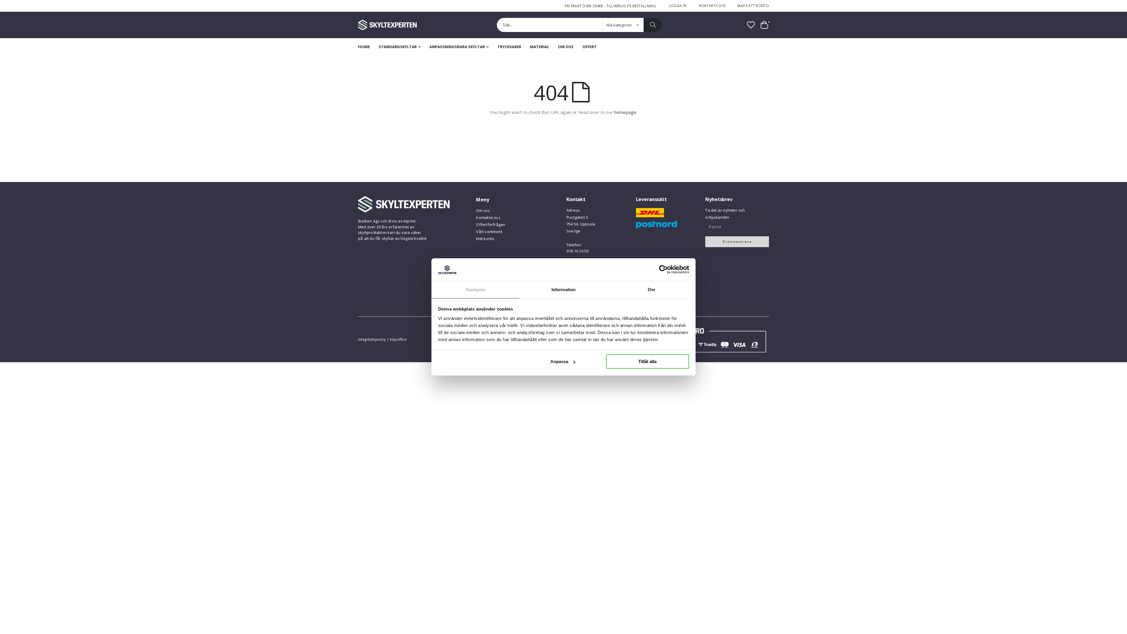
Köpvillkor (398, 339)
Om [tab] (651, 289)
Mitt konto (485, 238)
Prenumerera (737, 241)
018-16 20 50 (577, 251)
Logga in (677, 5)
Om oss (483, 210)
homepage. (625, 112)
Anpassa (559, 361)
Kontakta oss (712, 5)
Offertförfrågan (490, 224)
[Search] (653, 25)
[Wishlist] (751, 25)
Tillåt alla (647, 361)
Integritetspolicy (372, 339)
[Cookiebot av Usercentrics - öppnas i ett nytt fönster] (663, 269)
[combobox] (579, 25)
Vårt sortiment (489, 231)
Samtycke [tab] (475, 289)
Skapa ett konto (753, 5)
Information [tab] (563, 289)
